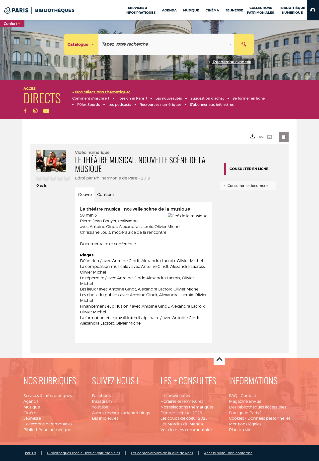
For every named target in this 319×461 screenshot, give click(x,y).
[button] (313, 10)
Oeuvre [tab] (85, 194)
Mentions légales (245, 424)
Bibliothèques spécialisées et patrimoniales (83, 453)
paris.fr (30, 453)
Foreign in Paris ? (245, 412)
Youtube (100, 407)
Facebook (101, 395)
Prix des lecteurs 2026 (181, 412)
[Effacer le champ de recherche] (231, 44)
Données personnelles (268, 418)
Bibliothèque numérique (47, 429)
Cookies (236, 418)
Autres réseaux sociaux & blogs (121, 412)
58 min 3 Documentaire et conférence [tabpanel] (143, 266)
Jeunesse (32, 418)
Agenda (31, 401)
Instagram (102, 401)
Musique (31, 407)
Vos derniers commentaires (186, 429)
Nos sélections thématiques (187, 407)
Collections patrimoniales (47, 424)
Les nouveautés (175, 395)
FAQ (233, 395)
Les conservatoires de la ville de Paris (162, 453)
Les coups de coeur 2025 (184, 418)
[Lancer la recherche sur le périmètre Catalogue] (244, 44)
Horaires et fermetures (181, 401)
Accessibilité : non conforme (228, 453)
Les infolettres (105, 418)
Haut (219, 359)
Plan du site (240, 429)
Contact (248, 395)
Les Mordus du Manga (181, 424)
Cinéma (31, 412)
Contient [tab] (105, 194)
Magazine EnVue (245, 401)
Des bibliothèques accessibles (257, 407)
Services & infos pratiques (47, 395)
